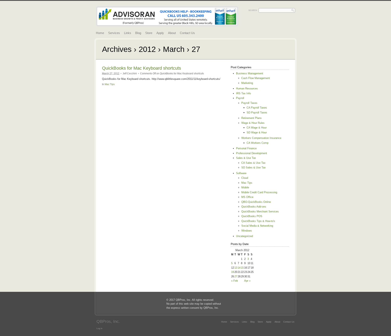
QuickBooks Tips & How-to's (258, 221)
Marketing (247, 83)
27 (235, 276)
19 (232, 271)
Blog (138, 33)
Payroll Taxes (249, 102)
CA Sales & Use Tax (253, 162)
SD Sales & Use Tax (253, 167)
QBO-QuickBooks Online (256, 201)
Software (241, 173)
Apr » (247, 280)
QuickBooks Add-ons (253, 206)
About (172, 33)
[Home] (167, 24)
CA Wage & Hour (257, 127)
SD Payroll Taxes (257, 112)
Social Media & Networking (257, 225)
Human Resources (247, 88)
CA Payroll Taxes (257, 107)
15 (242, 267)
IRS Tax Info (243, 93)
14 (239, 267)
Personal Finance (246, 148)
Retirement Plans (251, 118)
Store (148, 33)
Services (114, 33)
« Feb (234, 280)
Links (127, 33)
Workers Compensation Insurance (261, 137)
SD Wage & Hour (257, 132)
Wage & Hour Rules (253, 122)
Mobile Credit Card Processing (259, 192)
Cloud (244, 177)
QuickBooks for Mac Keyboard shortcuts (141, 68)
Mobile (245, 187)
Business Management (249, 73)
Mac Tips (110, 84)
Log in (99, 328)
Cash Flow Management (255, 78)
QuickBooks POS (251, 216)
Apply (160, 33)
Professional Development (251, 153)
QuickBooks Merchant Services (260, 211)
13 (235, 267)
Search (252, 10)
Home (100, 33)
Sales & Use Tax (246, 157)
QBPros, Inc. (108, 321)
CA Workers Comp (257, 142)
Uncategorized (244, 236)
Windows (246, 230)
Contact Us (187, 33)
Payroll (240, 98)
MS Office (247, 197)
